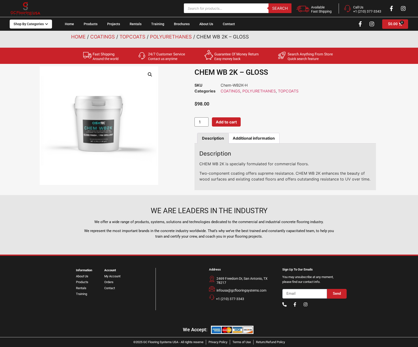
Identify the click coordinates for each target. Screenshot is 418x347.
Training (157, 24)
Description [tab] (213, 138)
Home (69, 24)
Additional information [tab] (254, 138)
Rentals (136, 24)
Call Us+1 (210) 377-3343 (367, 9)
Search (280, 8)
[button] (150, 74)
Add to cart (226, 122)
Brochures (182, 24)
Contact (229, 24)
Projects (113, 24)
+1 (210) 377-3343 (230, 299)
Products (90, 24)
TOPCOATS (132, 37)
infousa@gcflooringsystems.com (241, 290)
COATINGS (102, 37)
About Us (206, 24)
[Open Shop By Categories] (46, 24)
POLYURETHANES (171, 37)
